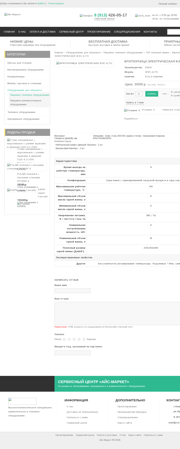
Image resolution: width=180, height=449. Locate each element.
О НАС (22, 31)
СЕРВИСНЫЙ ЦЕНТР (71, 31)
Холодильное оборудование (23, 119)
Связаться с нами (77, 417)
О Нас (123, 435)
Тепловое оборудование (21, 112)
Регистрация (56, 3)
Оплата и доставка (107, 435)
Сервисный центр (77, 423)
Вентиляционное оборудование (25, 70)
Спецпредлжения (128, 417)
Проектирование (127, 406)
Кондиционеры (16, 76)
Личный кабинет (167, 4)
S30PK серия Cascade (43, 193)
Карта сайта (125, 423)
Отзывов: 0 (148, 110)
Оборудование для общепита (24, 90)
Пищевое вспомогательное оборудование (25, 102)
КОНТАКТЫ (150, 31)
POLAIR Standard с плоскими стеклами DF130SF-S (28, 177)
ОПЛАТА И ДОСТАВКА (43, 31)
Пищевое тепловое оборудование (29, 95)
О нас (70, 406)
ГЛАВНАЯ (9, 31)
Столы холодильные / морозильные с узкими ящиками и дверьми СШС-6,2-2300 (30, 154)
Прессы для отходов (19, 63)
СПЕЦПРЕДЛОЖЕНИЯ (127, 31)
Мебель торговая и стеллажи (24, 83)
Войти (41, 3)
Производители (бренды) (132, 412)
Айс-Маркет (105, 440)
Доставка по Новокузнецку (82, 412)
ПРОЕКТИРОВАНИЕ (99, 31)
